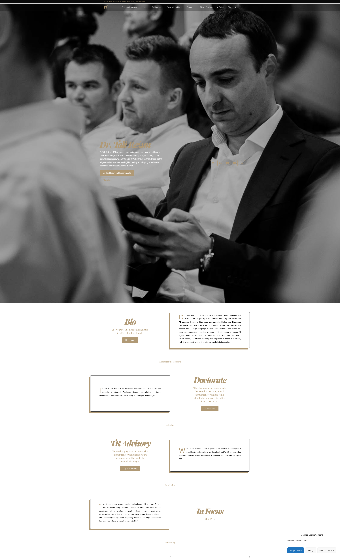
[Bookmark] (206, 163)
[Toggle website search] (235, 7)
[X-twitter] (213, 163)
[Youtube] (235, 163)
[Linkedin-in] (220, 163)
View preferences (327, 550)
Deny (310, 550)
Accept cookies (295, 550)
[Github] (242, 163)
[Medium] (227, 163)
